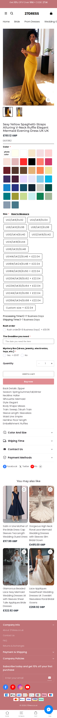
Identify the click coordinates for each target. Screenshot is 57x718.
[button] (6, 13)
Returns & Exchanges (13, 646)
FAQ (5, 640)
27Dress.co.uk (31, 705)
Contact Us (8, 635)
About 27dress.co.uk (13, 630)
